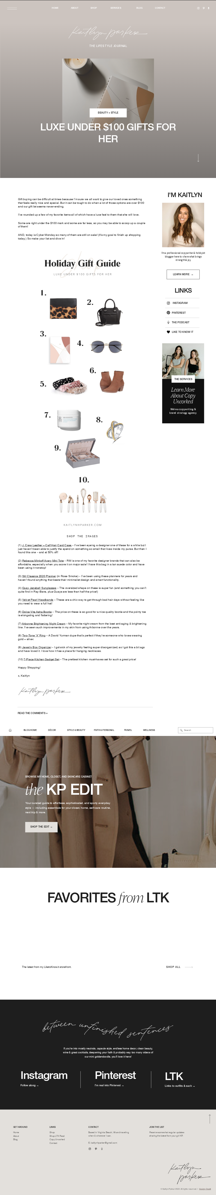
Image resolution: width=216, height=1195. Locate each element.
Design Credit (205, 1189)
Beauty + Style (108, 113)
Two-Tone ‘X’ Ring (34, 635)
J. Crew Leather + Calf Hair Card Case (47, 545)
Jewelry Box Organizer (36, 647)
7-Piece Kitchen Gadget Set (41, 659)
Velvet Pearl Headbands (37, 599)
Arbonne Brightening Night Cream (43, 623)
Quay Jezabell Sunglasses (39, 588)
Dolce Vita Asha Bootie (37, 611)
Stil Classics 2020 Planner (39, 576)
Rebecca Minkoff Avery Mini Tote (43, 560)
